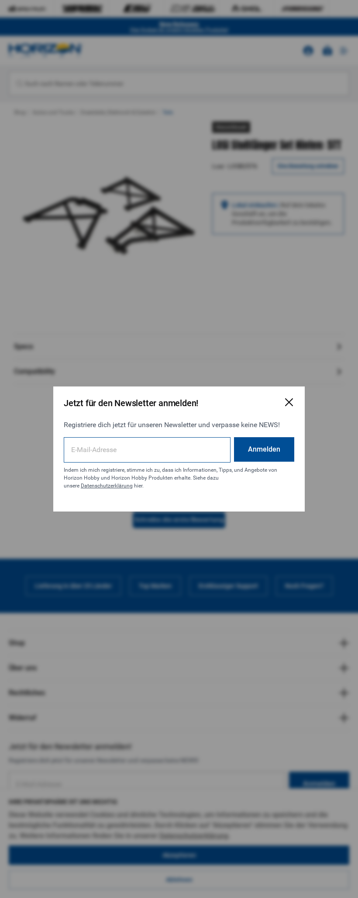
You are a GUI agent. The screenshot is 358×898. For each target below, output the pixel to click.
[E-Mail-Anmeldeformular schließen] (289, 402)
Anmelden (264, 449)
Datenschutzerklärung (107, 486)
